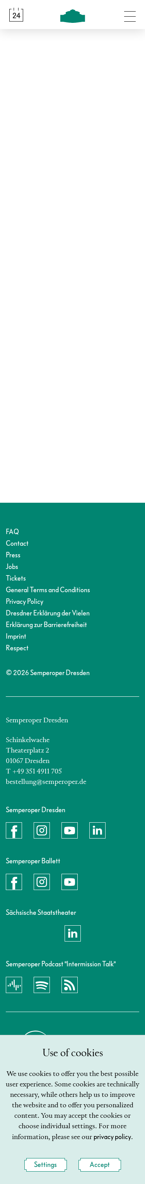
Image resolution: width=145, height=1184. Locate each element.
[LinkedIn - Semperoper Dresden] (97, 830)
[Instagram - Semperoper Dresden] (42, 830)
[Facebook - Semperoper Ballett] (14, 882)
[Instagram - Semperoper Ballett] (42, 882)
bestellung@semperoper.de (46, 781)
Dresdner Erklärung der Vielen (48, 613)
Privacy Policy (24, 601)
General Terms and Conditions (48, 590)
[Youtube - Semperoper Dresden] (69, 830)
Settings (45, 1165)
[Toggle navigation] (130, 14)
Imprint (16, 636)
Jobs (12, 567)
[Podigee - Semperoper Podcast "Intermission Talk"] (14, 985)
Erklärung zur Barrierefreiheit (46, 625)
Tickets (16, 578)
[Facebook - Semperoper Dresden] (14, 830)
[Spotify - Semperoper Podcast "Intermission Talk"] (42, 985)
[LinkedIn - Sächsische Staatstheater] (73, 933)
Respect (17, 648)
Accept (100, 1165)
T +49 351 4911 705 (34, 771)
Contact (17, 543)
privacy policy (112, 1137)
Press (13, 555)
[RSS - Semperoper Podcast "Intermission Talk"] (69, 985)
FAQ (12, 532)
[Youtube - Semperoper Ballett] (69, 882)
